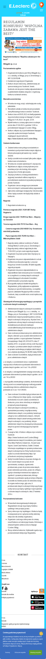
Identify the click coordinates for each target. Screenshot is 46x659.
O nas (3, 560)
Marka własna (6, 572)
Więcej (20, 646)
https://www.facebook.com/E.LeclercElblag (22, 138)
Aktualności (5, 579)
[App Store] (37, 597)
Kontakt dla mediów (8, 594)
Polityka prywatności (8, 597)
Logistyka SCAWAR (7, 569)
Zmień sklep (41, 10)
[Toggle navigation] (5, 7)
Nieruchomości (6, 566)
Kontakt (4, 591)
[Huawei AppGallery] (37, 607)
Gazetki (4, 576)
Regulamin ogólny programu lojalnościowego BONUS (15, 625)
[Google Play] (37, 602)
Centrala (4, 563)
